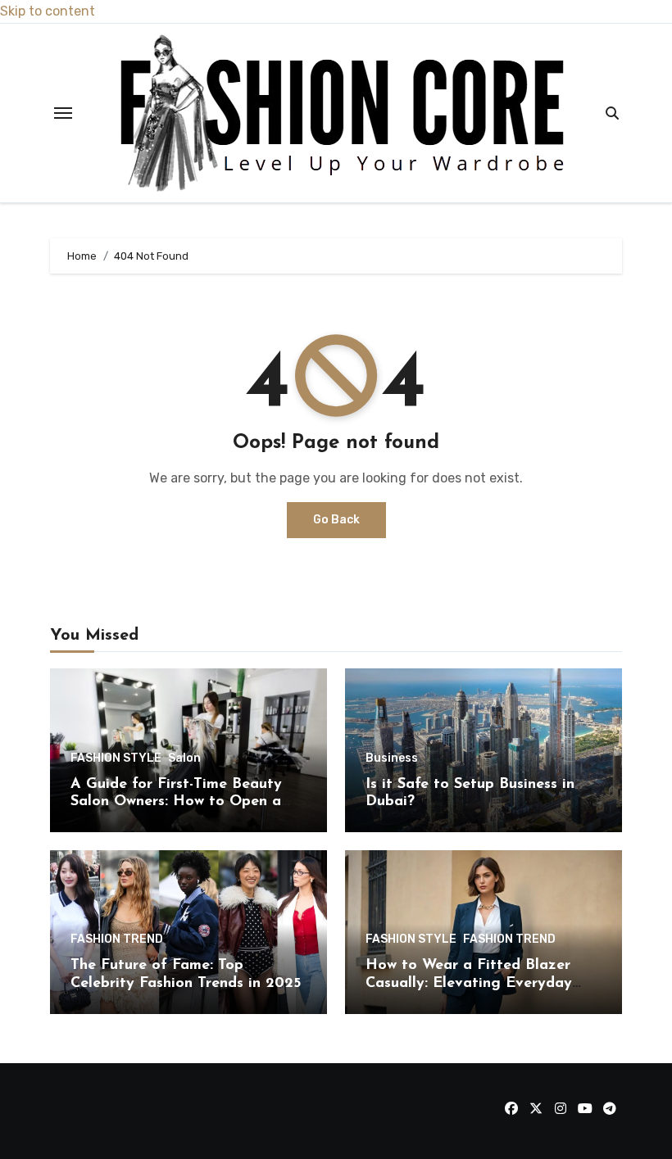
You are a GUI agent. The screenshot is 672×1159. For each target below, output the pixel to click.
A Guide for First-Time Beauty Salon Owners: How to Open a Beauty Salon (176, 802)
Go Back (336, 520)
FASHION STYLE (115, 758)
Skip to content (47, 11)
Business (392, 758)
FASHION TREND (116, 939)
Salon (184, 758)
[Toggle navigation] (63, 113)
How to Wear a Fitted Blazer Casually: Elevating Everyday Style (469, 983)
